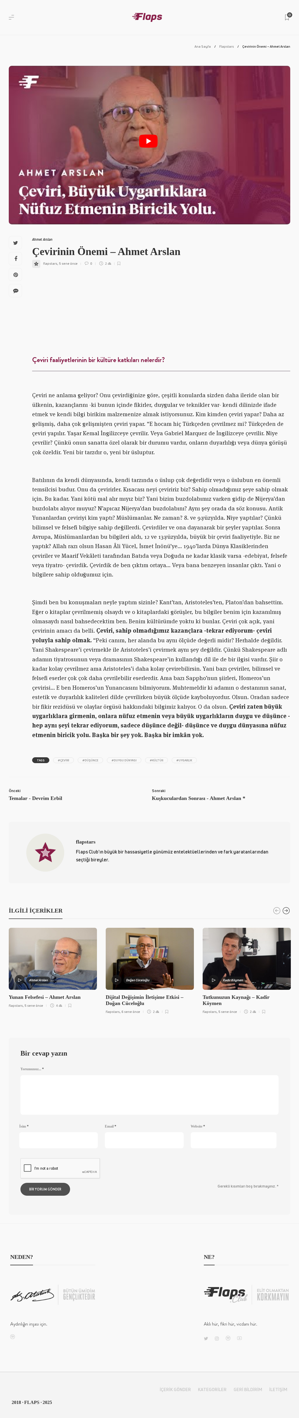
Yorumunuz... (32, 1069)
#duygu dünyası (124, 760)
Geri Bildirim (248, 1389)
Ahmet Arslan (42, 239)
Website (198, 1126)
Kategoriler (212, 1389)
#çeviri (63, 760)
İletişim (278, 1389)
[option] (52, 966)
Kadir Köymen (233, 980)
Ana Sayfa (202, 46)
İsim (24, 1126)
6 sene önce (130, 1011)
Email (110, 1126)
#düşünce (90, 760)
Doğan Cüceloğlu (138, 980)
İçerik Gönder (175, 1389)
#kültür (156, 760)
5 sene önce (68, 263)
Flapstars (226, 46)
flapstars (50, 263)
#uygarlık (184, 760)
